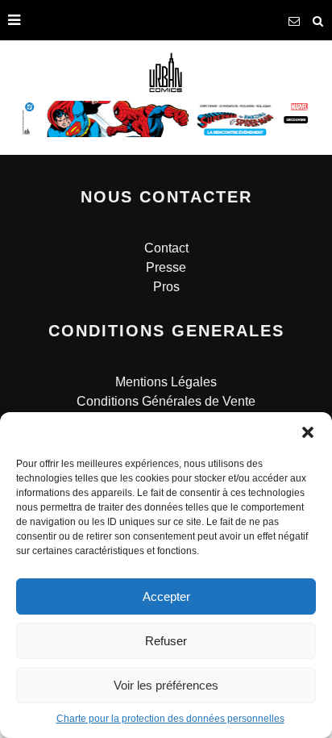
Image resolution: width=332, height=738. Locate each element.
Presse (166, 267)
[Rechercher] (318, 20)
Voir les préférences (166, 685)
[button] (308, 432)
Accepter (166, 596)
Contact (166, 248)
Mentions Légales (166, 382)
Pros (166, 287)
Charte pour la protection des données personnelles (170, 718)
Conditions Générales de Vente (166, 401)
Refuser (166, 641)
